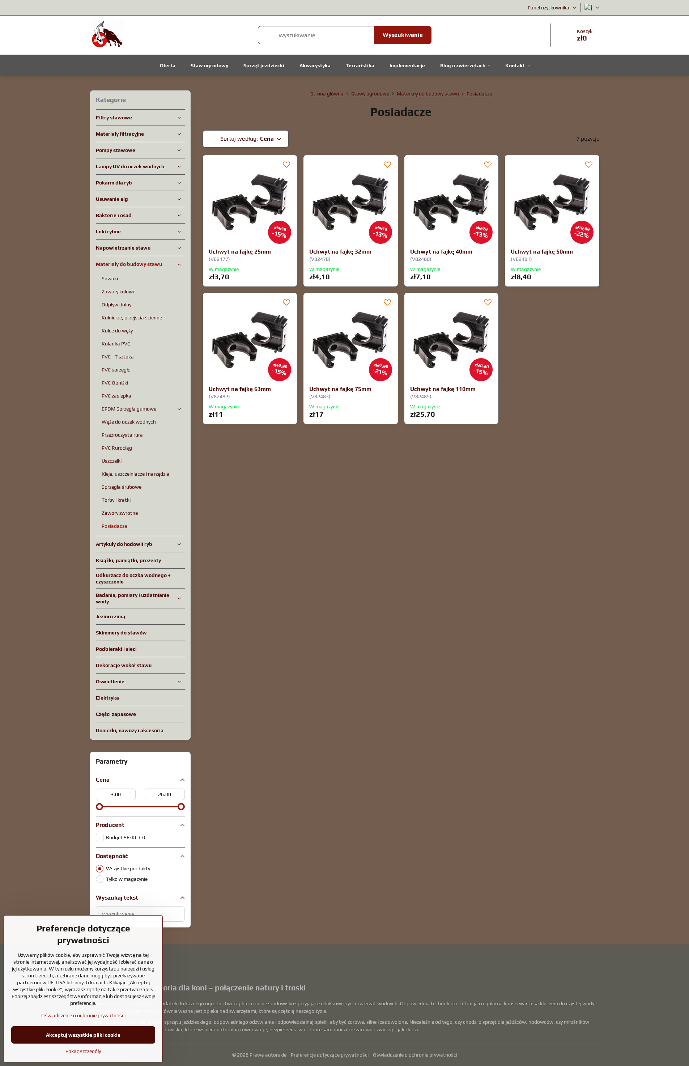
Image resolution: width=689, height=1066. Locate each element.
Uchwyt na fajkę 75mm (340, 389)
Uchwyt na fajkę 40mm (441, 251)
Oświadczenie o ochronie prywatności (415, 1055)
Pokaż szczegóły (83, 1051)
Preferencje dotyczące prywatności (330, 1055)
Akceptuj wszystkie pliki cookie (83, 1035)
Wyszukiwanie (403, 34)
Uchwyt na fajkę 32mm (340, 251)
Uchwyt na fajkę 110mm (443, 389)
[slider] (99, 806)
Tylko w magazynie (127, 879)
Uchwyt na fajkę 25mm (240, 251)
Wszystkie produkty (128, 868)
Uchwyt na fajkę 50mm (542, 251)
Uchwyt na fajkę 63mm (240, 389)
